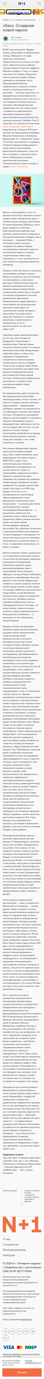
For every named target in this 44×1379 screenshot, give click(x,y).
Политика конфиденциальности (33, 1362)
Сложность (10, 1244)
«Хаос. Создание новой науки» (18, 126)
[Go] (4, 3)
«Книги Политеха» (19, 166)
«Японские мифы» (10, 1191)
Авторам (9, 1255)
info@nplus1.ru (26, 1319)
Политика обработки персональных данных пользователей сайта (21, 1355)
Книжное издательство (20, 40)
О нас (7, 1239)
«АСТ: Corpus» (16, 37)
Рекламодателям (14, 1249)
